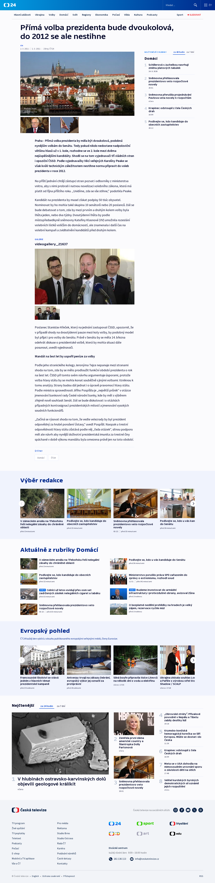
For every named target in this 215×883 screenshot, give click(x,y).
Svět (75, 14)
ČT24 (53, 457)
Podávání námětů (66, 853)
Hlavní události (22, 14)
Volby (52, 14)
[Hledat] (195, 5)
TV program (18, 823)
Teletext (16, 838)
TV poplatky (18, 833)
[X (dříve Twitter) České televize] (194, 810)
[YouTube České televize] (188, 810)
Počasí (116, 14)
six (21, 45)
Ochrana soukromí (51, 876)
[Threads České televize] (200, 810)
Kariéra (61, 848)
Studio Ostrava (65, 838)
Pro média (62, 823)
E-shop (16, 853)
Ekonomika (101, 14)
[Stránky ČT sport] (145, 823)
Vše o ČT (16, 863)
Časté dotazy (64, 858)
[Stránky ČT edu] (175, 833)
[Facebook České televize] (181, 810)
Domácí (63, 14)
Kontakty (62, 863)
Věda (127, 14)
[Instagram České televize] (175, 810)
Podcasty (152, 14)
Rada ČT (61, 843)
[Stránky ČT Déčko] (114, 833)
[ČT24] (10, 5)
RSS (201, 876)
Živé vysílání (18, 828)
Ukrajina (39, 14)
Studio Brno (63, 833)
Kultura (138, 14)
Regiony (86, 14)
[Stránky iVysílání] (179, 823)
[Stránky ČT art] (143, 833)
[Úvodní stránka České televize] (29, 810)
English (35, 876)
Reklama (62, 828)
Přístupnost (69, 876)
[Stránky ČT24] (115, 823)
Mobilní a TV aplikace (23, 858)
